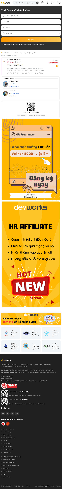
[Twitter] (8, 414)
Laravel (20, 44)
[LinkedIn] (17, 414)
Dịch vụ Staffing (6, 452)
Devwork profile (6, 477)
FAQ (4, 474)
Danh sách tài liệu (7, 471)
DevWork (47, 486)
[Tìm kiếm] (37, 3)
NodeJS (30, 44)
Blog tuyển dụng (7, 435)
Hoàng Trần (13, 95)
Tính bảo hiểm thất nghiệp (9, 462)
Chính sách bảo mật (6, 486)
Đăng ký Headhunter (8, 449)
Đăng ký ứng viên (7, 446)
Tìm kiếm (31, 40)
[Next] (57, 319)
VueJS (42, 44)
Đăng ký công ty (7, 443)
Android (10, 65)
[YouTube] (12, 414)
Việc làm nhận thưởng (8, 429)
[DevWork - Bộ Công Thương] (29, 386)
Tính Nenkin (6, 468)
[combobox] (31, 21)
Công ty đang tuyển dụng (9, 437)
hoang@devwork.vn (15, 93)
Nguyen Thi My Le (15, 86)
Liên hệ (28, 486)
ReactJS (36, 44)
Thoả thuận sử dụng (19, 486)
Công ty (5, 440)
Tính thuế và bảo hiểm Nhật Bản (11, 465)
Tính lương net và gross (9, 459)
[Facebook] (3, 414)
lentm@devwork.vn (15, 83)
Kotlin (20, 65)
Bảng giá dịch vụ (7, 432)
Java (25, 44)
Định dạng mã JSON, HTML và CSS (12, 456)
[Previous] (4, 319)
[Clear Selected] (57, 22)
